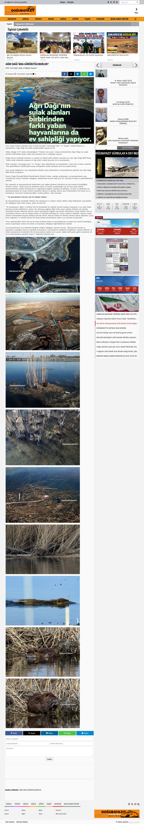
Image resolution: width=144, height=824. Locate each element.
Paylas (14, 733)
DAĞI (25, 790)
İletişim (70, 2)
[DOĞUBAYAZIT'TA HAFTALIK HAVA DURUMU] (117, 303)
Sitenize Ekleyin (22, 822)
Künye (62, 2)
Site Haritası (10, 822)
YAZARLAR (117, 65)
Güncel (25, 19)
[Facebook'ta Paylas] (64, 74)
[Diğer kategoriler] (136, 19)
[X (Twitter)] (111, 2)
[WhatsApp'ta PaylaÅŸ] (84, 74)
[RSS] (117, 2)
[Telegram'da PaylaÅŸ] (91, 74)
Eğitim (75, 19)
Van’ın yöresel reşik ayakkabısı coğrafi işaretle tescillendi (37, 24)
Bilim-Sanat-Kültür (119, 19)
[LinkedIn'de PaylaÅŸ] (77, 74)
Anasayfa (12, 19)
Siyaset (38, 19)
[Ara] (137, 2)
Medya (51, 19)
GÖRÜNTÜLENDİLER (34, 790)
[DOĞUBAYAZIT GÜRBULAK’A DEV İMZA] (117, 164)
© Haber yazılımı (122, 822)
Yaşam (87, 19)
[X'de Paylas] (71, 74)
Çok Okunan (106, 148)
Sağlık (63, 19)
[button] (132, 24)
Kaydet (49, 759)
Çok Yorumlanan (128, 148)
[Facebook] (108, 2)
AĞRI (21, 790)
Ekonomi (100, 19)
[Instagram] (114, 2)
